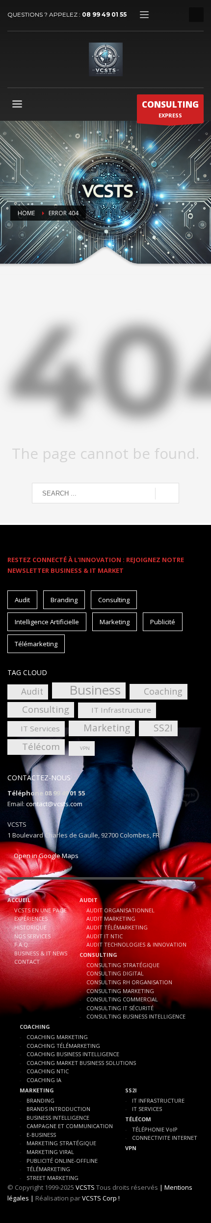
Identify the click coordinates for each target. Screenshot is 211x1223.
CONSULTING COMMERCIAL (122, 999)
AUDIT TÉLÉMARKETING (117, 927)
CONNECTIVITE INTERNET (164, 1137)
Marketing (115, 621)
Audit (22, 599)
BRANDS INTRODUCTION (58, 1108)
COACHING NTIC (47, 1071)
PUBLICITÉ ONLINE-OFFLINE (62, 1160)
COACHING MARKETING (57, 1037)
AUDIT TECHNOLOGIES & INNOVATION (136, 944)
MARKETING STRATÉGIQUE (61, 1143)
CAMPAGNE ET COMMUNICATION (69, 1126)
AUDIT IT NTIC (104, 936)
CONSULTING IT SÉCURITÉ (120, 1008)
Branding (64, 599)
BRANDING (40, 1100)
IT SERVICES (147, 1108)
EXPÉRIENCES (31, 918)
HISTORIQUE (30, 927)
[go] (167, 493)
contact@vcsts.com (54, 803)
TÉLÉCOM (138, 1119)
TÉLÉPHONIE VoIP (155, 1129)
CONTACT (27, 961)
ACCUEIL (18, 900)
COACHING (35, 1026)
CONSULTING (98, 954)
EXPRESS (170, 109)
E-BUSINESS (41, 1134)
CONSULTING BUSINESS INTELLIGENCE (135, 1016)
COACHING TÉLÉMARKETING (63, 1045)
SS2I (163, 727)
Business (95, 690)
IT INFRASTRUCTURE (158, 1100)
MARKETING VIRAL (50, 1151)
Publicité (162, 621)
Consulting (114, 599)
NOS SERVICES (32, 936)
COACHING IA (43, 1080)
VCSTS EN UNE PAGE (40, 910)
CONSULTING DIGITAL (115, 973)
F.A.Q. (21, 944)
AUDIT (88, 900)
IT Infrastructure (121, 710)
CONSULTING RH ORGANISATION (129, 982)
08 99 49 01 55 (104, 14)
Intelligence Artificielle (47, 621)
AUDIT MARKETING (110, 918)
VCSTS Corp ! (101, 1198)
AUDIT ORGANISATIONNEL (120, 910)
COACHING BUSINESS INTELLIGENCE (72, 1054)
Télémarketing (36, 643)
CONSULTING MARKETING (120, 991)
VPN (85, 748)
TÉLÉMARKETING (48, 1169)
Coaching (163, 691)
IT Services (40, 728)
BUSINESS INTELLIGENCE (57, 1117)
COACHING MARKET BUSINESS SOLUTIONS (81, 1062)
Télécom (41, 746)
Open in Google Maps (45, 855)
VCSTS (85, 1187)
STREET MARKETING (52, 1177)
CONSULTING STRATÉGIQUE (122, 965)
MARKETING (37, 1090)
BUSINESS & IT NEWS (40, 953)
